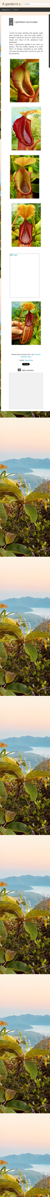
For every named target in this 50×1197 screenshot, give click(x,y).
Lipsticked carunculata (26, 22)
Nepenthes (29, 360)
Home (16, 9)
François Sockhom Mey (30, 355)
